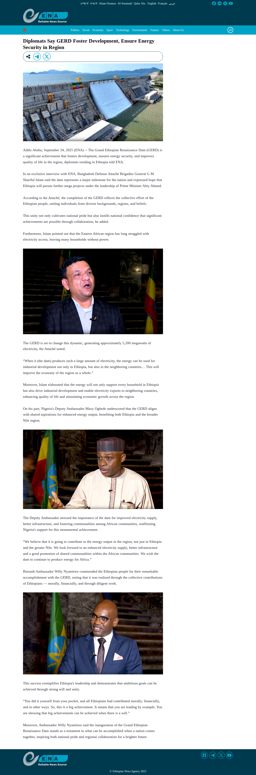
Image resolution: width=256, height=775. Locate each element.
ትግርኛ (93, 3)
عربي (172, 3)
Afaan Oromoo (107, 3)
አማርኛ (85, 3)
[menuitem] (75, 30)
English (152, 3)
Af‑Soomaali (125, 3)
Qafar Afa (139, 3)
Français (162, 3)
